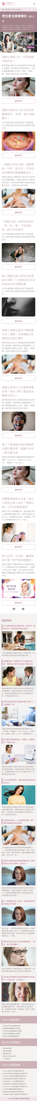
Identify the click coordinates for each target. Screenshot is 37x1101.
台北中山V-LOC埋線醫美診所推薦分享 (15, 1086)
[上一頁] (13, 608)
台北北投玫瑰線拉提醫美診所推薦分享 (15, 1073)
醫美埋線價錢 (7, 1051)
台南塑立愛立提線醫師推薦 (11, 1026)
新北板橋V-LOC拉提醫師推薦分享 (13, 1081)
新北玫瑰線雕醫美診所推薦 (11, 1033)
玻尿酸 (10, 25)
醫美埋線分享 (7, 1053)
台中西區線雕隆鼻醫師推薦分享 (13, 1089)
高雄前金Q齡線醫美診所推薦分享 (13, 1092)
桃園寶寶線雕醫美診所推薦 (11, 1028)
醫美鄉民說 (18, 29)
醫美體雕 (17, 27)
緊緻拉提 (24, 27)
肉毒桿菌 (4, 27)
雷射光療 (4, 29)
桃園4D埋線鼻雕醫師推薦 (11, 1036)
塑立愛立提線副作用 (9, 1056)
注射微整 (31, 27)
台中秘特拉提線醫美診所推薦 (12, 1031)
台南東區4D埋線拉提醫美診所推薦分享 (15, 1094)
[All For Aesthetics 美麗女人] (9, 4)
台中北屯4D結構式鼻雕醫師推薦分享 (14, 1076)
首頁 (3, 9)
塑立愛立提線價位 (16, 9)
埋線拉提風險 (7, 1048)
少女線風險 (6, 1059)
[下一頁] (23, 608)
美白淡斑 (11, 27)
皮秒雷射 (4, 25)
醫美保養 (11, 29)
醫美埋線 (7, 9)
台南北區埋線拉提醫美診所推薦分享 (14, 1079)
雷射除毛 (23, 25)
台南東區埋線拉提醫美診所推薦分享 (14, 1084)
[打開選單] (34, 4)
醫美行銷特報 (27, 29)
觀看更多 (18, 101)
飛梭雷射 (16, 25)
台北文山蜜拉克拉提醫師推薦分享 (13, 1071)
